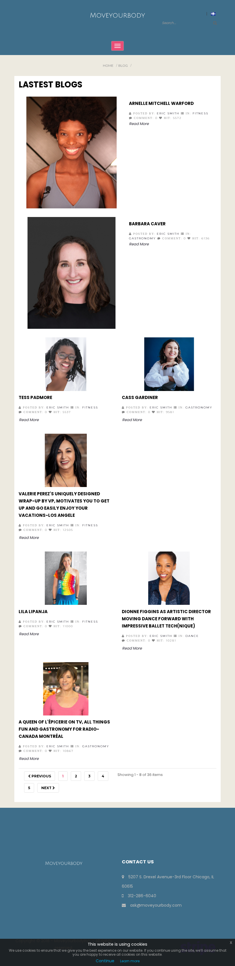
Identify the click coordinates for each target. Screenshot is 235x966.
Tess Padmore (35, 397)
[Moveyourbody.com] (117, 15)
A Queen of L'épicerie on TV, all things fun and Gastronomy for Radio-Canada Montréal (64, 729)
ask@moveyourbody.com (156, 905)
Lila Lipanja (33, 612)
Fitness (200, 113)
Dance (192, 636)
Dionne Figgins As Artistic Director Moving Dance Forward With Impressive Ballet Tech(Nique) (166, 619)
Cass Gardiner (140, 397)
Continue (105, 961)
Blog (123, 65)
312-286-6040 (142, 896)
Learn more (130, 961)
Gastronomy (142, 238)
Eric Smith (168, 113)
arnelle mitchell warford (161, 103)
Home (108, 65)
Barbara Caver (147, 224)
